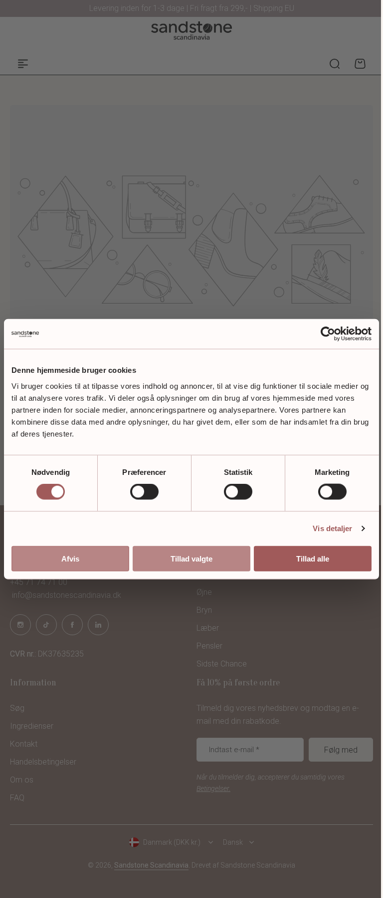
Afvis (70, 558)
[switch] (144, 492)
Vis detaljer (332, 528)
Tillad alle (312, 558)
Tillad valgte (191, 558)
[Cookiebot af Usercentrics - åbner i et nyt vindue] (328, 334)
